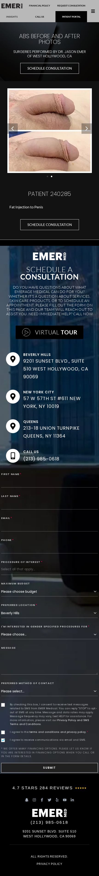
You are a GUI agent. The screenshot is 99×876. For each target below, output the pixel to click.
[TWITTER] (49, 800)
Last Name (10, 496)
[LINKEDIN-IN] (72, 800)
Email (6, 518)
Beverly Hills (37, 354)
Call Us (31, 451)
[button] (93, 11)
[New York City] (13, 397)
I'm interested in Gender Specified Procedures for (45, 626)
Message (8, 648)
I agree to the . (49, 732)
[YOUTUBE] (64, 800)
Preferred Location (19, 605)
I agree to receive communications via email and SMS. (48, 740)
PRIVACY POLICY (49, 864)
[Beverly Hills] (13, 359)
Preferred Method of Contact (27, 683)
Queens (30, 421)
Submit (49, 768)
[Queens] (13, 426)
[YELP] (57, 800)
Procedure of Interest (22, 562)
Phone (7, 540)
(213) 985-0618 (41, 459)
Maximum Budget (15, 583)
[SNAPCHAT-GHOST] (26, 800)
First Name (11, 474)
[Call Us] (13, 456)
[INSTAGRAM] (34, 800)
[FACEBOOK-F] (42, 800)
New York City (38, 392)
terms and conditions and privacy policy (57, 732)
